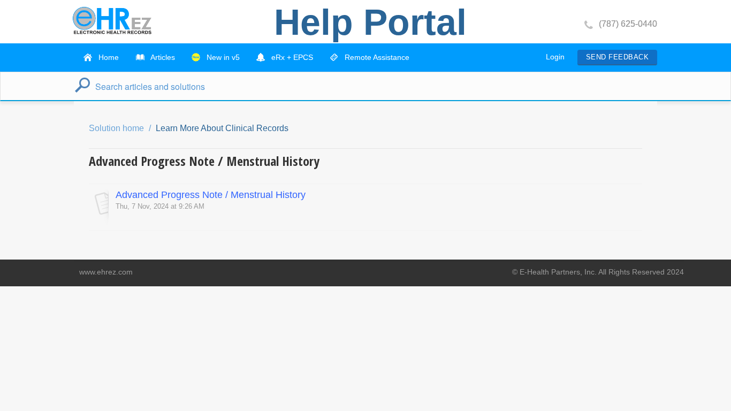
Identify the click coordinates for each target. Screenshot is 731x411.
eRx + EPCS (291, 57)
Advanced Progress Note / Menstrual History (211, 194)
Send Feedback (617, 57)
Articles (162, 57)
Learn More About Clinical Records (222, 128)
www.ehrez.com (106, 272)
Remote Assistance (375, 57)
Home (107, 57)
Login (555, 56)
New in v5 (222, 57)
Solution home (117, 128)
